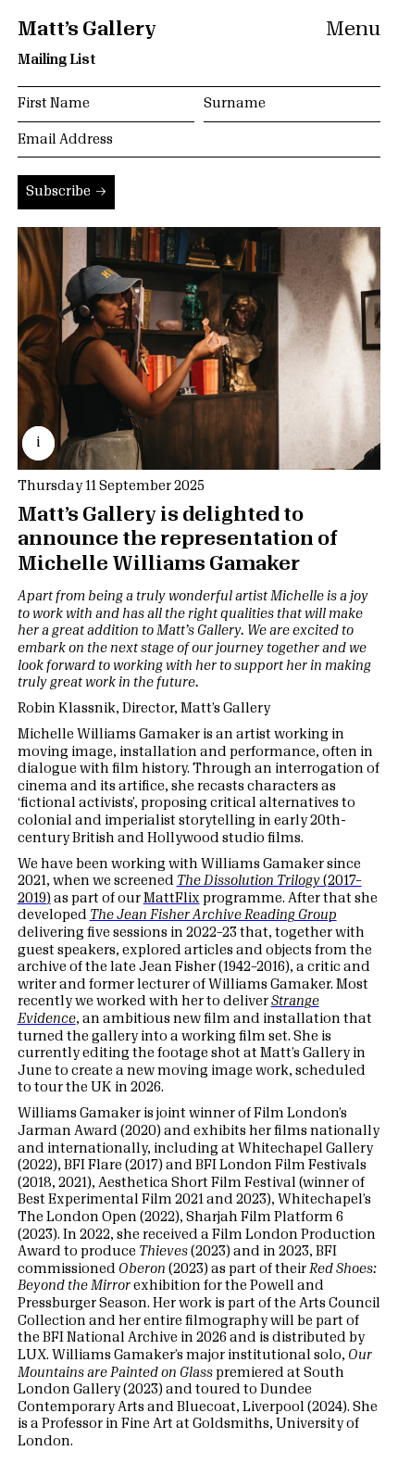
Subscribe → (66, 191)
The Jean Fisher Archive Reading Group (213, 915)
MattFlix (171, 898)
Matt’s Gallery (87, 29)
